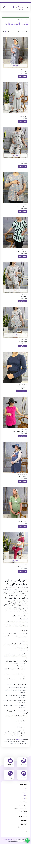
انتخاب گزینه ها (22, 76)
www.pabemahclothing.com (8, 839)
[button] (27, 7)
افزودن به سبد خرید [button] (21, 390)
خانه (27, 19)
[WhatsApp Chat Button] (27, 840)
